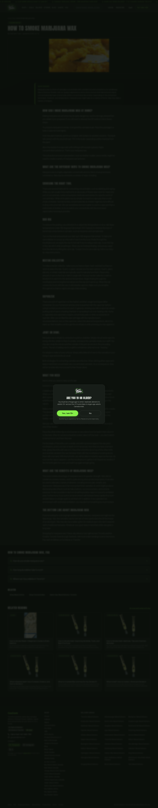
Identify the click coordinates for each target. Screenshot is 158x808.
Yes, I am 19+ (67, 413)
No (90, 413)
